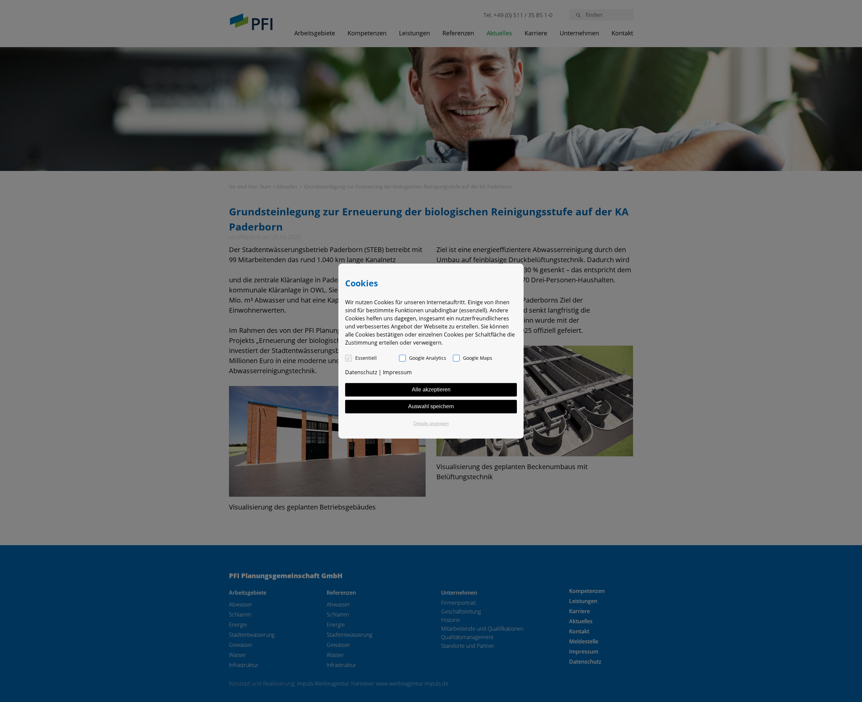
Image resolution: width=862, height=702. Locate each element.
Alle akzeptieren (431, 389)
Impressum (397, 372)
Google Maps (477, 358)
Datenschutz (361, 372)
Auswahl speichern (431, 406)
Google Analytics (427, 358)
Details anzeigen (431, 423)
